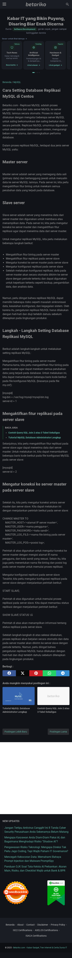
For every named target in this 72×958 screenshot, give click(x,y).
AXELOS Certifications (46, 930)
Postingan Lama (58, 731)
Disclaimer (42, 924)
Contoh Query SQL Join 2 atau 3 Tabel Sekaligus (34, 432)
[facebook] (9, 673)
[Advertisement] (36, 778)
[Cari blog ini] (67, 4)
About (20, 924)
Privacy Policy (58, 924)
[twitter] (22, 673)
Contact (30, 924)
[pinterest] (36, 673)
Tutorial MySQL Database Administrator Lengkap (34, 437)
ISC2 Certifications (22, 930)
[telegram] (62, 673)
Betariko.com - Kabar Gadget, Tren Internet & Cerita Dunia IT (40, 947)
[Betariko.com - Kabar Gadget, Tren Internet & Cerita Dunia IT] (35, 4)
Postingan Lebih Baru (16, 731)
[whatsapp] (49, 673)
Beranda (10, 924)
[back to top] (65, 950)
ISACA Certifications (36, 935)
